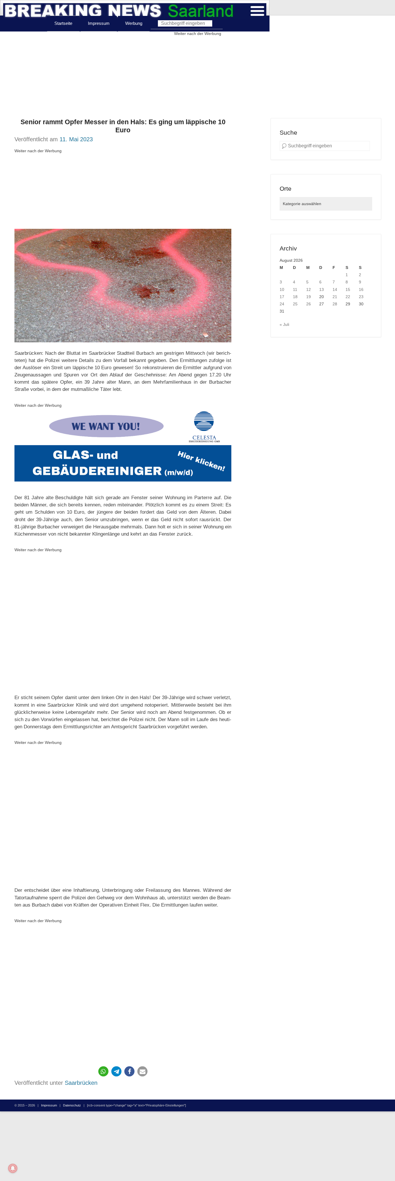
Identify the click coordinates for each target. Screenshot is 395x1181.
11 (295, 289)
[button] (103, 1071)
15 (348, 289)
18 (295, 296)
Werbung (133, 23)
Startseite (63, 23)
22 (348, 296)
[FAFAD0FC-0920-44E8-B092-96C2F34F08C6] (122, 448)
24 (282, 304)
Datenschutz (72, 1105)
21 (335, 296)
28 (335, 304)
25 (295, 304)
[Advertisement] (197, 77)
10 (282, 289)
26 (308, 304)
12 (308, 289)
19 (308, 296)
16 (361, 289)
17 (282, 296)
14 (335, 289)
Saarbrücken (81, 1083)
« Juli (284, 324)
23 (361, 296)
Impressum (99, 23)
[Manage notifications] (12, 1168)
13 (321, 289)
